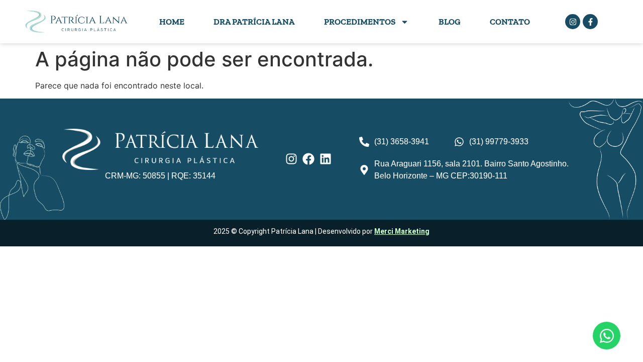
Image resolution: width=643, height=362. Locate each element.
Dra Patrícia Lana (254, 22)
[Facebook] (308, 159)
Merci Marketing (402, 231)
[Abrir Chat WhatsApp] (606, 335)
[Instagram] (572, 21)
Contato (510, 22)
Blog (450, 22)
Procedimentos (359, 22)
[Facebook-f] (590, 21)
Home (171, 22)
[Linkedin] (325, 159)
